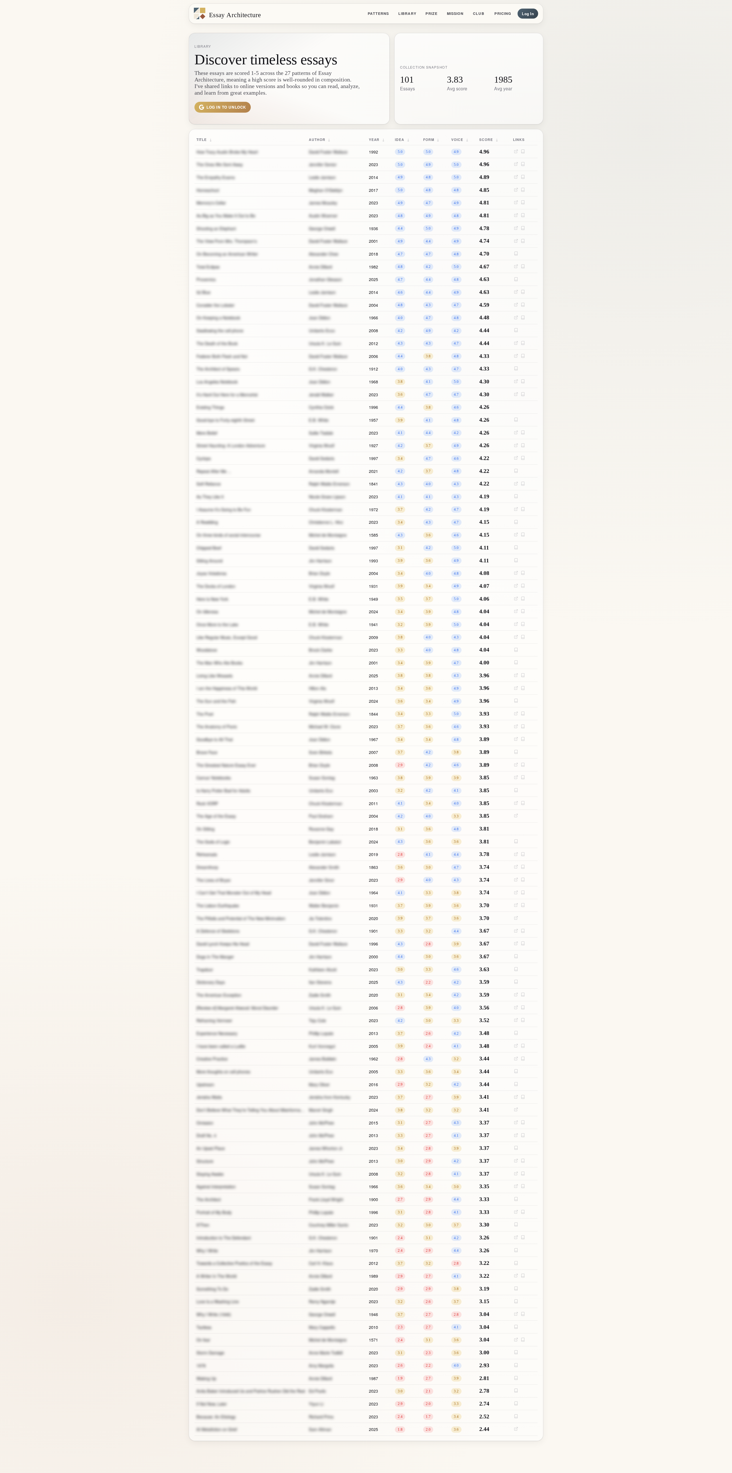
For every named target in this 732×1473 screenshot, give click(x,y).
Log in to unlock (226, 107)
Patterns (378, 13)
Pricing (502, 13)
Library (407, 13)
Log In (528, 13)
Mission (455, 13)
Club (478, 13)
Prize (431, 13)
